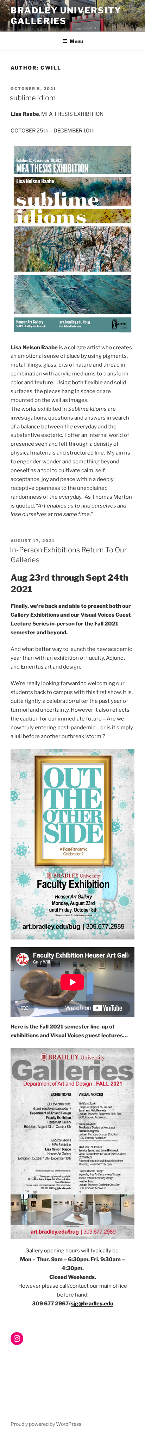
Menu (76, 41)
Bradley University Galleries (66, 15)
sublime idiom (33, 98)
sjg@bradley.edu (92, 1303)
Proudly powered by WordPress (46, 1424)
